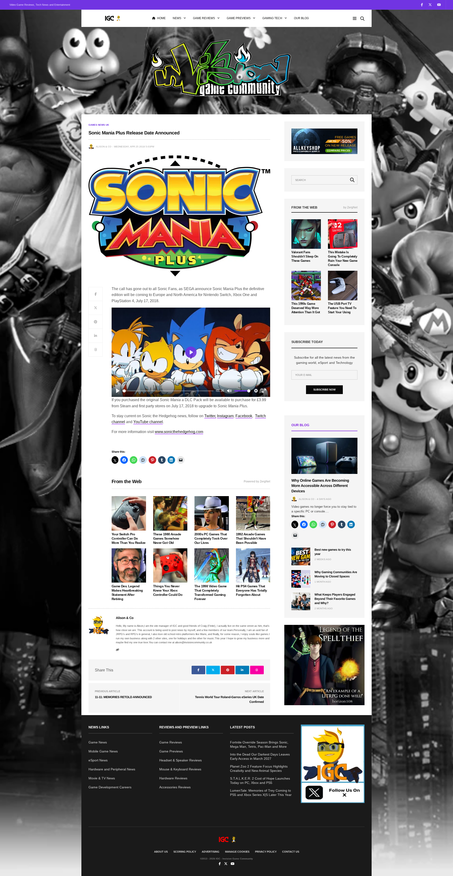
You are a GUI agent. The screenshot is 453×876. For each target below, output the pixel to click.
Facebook (243, 416)
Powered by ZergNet (257, 481)
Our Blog (301, 18)
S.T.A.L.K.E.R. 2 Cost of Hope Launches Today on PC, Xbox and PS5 (260, 781)
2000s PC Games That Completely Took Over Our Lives (210, 538)
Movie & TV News (101, 778)
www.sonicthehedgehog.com (179, 432)
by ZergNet (350, 207)
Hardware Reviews (173, 778)
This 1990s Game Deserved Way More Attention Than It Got (305, 308)
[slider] (168, 391)
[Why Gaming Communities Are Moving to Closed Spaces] (300, 579)
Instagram (225, 416)
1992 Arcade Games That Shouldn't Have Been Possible (251, 538)
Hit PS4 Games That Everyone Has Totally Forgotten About (251, 590)
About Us (161, 851)
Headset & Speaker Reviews (180, 760)
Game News (97, 742)
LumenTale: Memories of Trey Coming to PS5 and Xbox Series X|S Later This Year (261, 793)
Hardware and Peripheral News (111, 769)
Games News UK (98, 125)
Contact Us (290, 851)
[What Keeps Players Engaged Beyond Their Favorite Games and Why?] (300, 601)
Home (161, 18)
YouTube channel (148, 422)
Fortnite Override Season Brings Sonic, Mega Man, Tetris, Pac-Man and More (259, 744)
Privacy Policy (266, 851)
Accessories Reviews (175, 787)
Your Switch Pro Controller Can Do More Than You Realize (128, 538)
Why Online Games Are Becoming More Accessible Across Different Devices (320, 486)
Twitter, (210, 416)
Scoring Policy (184, 851)
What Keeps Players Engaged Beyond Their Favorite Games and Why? (335, 599)
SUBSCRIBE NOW (324, 389)
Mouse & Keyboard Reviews (180, 769)
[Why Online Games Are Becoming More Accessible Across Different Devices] (324, 456)
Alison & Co (103, 146)
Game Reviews (204, 18)
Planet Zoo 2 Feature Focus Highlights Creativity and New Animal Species (259, 768)
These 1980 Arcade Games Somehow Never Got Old (167, 538)
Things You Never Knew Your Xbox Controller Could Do (168, 590)
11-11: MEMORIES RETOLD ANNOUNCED (123, 697)
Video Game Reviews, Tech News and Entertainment (39, 4)
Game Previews (239, 18)
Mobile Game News (103, 751)
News (177, 18)
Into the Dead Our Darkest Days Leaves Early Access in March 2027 (260, 756)
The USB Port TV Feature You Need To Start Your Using (342, 308)
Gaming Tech (272, 18)
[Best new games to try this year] (300, 556)
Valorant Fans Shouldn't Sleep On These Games (304, 256)
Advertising (210, 851)
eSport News (98, 760)
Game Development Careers (109, 787)
